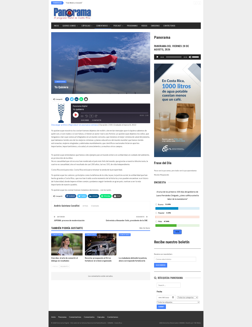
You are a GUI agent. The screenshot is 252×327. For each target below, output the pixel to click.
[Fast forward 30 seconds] (96, 116)
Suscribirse (161, 265)
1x (91, 116)
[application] (177, 57)
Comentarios (102, 26)
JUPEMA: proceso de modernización (69, 220)
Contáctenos (169, 26)
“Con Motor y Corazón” (74, 3)
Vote (177, 232)
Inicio (56, 26)
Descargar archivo (59, 125)
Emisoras (155, 26)
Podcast (117, 26)
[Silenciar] (190, 57)
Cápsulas (86, 26)
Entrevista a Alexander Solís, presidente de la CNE (127, 220)
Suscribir (85, 120)
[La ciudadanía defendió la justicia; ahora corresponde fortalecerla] (134, 244)
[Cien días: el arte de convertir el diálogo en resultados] (67, 244)
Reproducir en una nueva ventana (83, 125)
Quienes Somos (69, 26)
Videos (144, 26)
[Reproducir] (157, 57)
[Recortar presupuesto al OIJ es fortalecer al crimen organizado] (100, 244)
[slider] (196, 56)
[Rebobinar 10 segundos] (86, 116)
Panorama (62, 317)
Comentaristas (75, 317)
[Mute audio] (82, 116)
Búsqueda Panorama (170, 277)
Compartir (96, 120)
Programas (132, 26)
